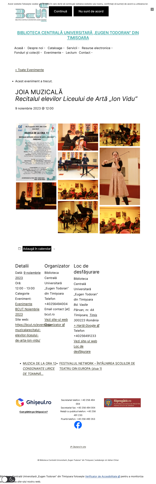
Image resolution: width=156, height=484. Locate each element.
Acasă (18, 48)
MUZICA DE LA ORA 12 (39, 369)
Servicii (72, 48)
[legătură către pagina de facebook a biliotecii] (78, 424)
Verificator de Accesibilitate (101, 476)
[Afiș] (36, 152)
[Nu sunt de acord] (152, 9)
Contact (84, 52)
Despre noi (35, 48)
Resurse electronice (96, 48)
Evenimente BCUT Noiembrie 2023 (27, 309)
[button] (8, 479)
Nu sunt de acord (91, 11)
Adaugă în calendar (37, 249)
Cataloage (55, 48)
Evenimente (52, 52)
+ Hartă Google (85, 325)
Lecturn (71, 52)
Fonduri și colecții (27, 52)
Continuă (60, 11)
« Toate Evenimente (29, 70)
